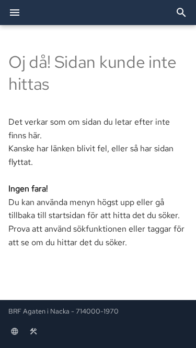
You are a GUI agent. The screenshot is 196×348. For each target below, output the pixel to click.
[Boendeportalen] (14, 331)
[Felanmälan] (33, 331)
